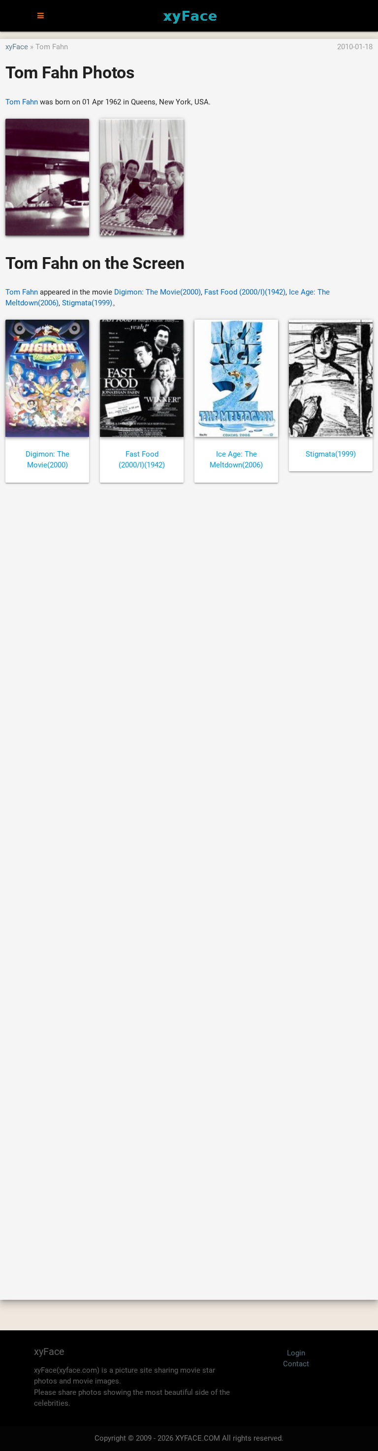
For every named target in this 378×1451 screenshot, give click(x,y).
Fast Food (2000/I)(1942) (244, 292)
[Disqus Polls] (189, 623)
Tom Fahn (21, 102)
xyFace (16, 46)
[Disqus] (189, 880)
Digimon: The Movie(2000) (157, 292)
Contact (296, 1363)
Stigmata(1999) (87, 302)
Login (296, 1353)
